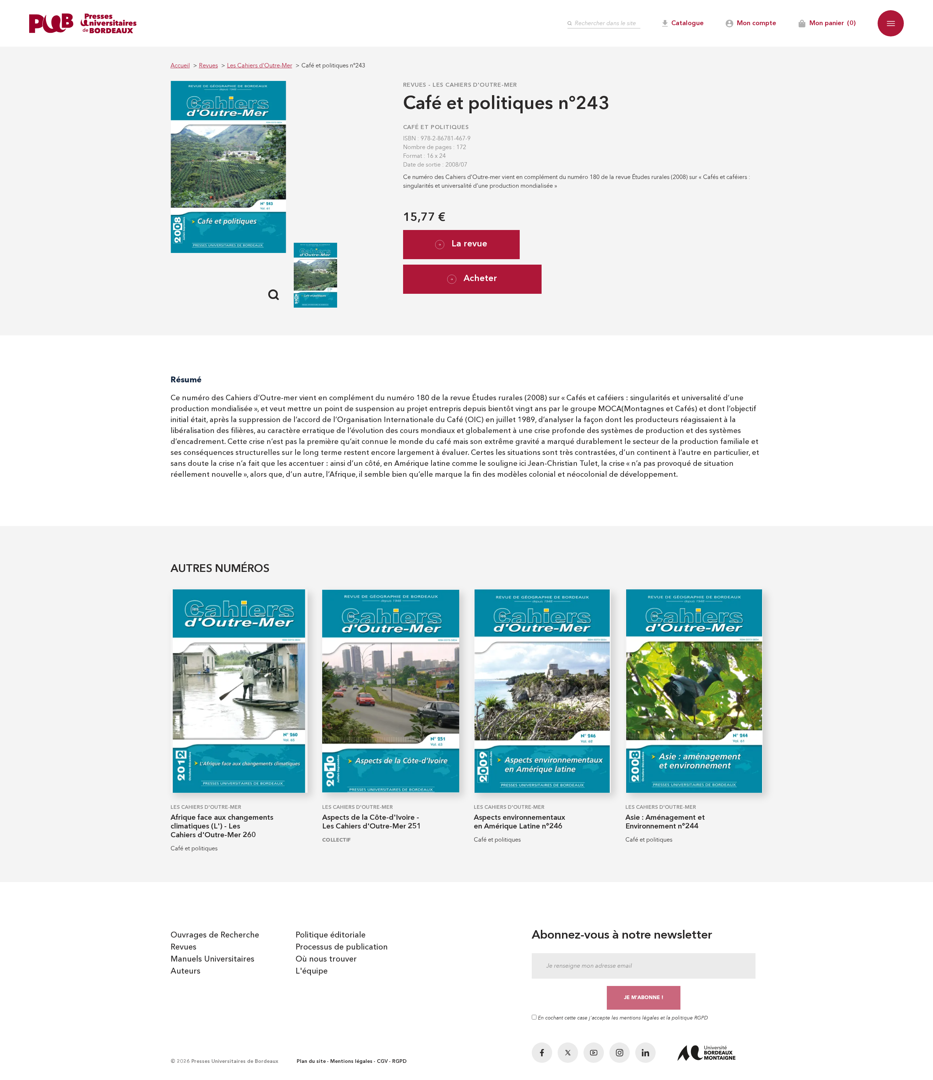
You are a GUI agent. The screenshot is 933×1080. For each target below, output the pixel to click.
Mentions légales (351, 1061)
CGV (382, 1061)
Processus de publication (342, 947)
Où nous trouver (326, 959)
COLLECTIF (336, 840)
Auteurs (185, 971)
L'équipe (312, 971)
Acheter (480, 278)
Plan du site (311, 1061)
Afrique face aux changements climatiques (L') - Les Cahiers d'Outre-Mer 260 (222, 826)
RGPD (399, 1061)
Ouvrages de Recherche (215, 935)
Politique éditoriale (331, 935)
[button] (891, 23)
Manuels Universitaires (212, 959)
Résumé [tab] (186, 380)
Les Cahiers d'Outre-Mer (475, 85)
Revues (415, 85)
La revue (469, 244)
